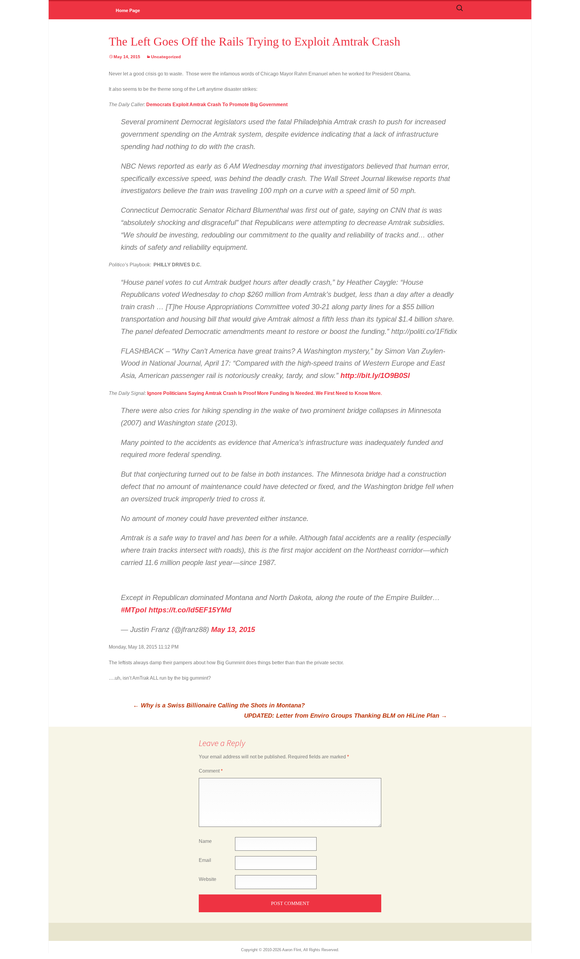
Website (207, 879)
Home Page (128, 10)
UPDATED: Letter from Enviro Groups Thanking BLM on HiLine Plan (345, 715)
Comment (211, 770)
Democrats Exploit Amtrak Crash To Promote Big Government (217, 104)
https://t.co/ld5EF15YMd (190, 610)
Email (205, 860)
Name (205, 841)
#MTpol (134, 610)
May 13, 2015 (233, 629)
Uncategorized (166, 56)
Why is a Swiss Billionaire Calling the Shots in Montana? (219, 705)
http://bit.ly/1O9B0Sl (375, 375)
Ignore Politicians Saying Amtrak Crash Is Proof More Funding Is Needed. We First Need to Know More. (264, 393)
